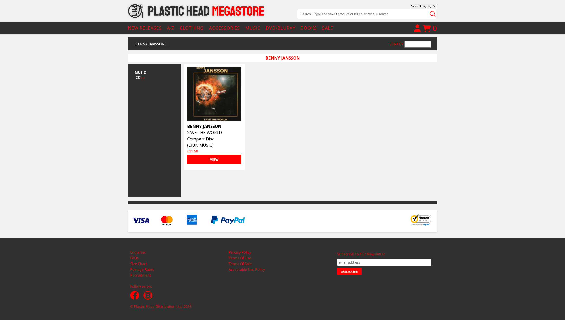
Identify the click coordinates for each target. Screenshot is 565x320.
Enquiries (138, 252)
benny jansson (150, 44)
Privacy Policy (240, 252)
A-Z (170, 28)
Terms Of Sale (240, 263)
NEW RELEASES (145, 28)
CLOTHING (192, 28)
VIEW (214, 159)
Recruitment (140, 275)
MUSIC (252, 28)
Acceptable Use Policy (247, 269)
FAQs (134, 258)
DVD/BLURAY (280, 28)
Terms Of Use (240, 258)
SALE (327, 28)
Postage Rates (142, 269)
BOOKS (309, 28)
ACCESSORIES (224, 28)
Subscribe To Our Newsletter (361, 254)
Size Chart (138, 263)
